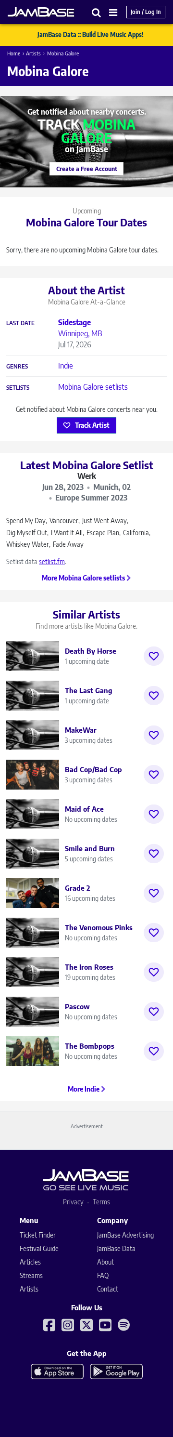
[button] (96, 12)
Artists (33, 53)
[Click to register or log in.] (154, 656)
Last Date (20, 323)
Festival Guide (39, 1248)
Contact (107, 1289)
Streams (31, 1275)
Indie (65, 365)
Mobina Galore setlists (93, 387)
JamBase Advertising (125, 1235)
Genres (17, 366)
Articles (30, 1262)
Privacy (73, 1202)
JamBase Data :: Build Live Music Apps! (90, 35)
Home (13, 53)
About (105, 1262)
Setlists (17, 388)
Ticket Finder (38, 1235)
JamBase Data (116, 1248)
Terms (101, 1202)
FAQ (103, 1275)
